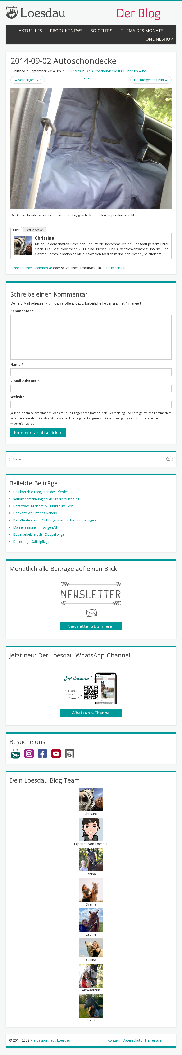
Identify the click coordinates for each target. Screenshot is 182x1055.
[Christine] (23, 245)
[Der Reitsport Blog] (83, 12)
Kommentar (22, 311)
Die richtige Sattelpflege (31, 541)
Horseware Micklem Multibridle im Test (43, 506)
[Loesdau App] (69, 757)
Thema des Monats (142, 30)
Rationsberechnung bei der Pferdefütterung (46, 499)
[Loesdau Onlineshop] (15, 757)
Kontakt (114, 1040)
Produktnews (66, 30)
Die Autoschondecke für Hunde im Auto (115, 71)
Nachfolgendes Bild (151, 80)
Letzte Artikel (35, 230)
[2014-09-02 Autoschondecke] (91, 148)
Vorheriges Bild (27, 80)
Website (17, 396)
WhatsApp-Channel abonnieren (91, 713)
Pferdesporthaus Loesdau (50, 1040)
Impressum (153, 1040)
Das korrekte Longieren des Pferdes (40, 492)
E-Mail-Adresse (24, 380)
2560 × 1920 (71, 71)
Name (16, 364)
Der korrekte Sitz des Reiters (35, 513)
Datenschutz (132, 1040)
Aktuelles (30, 30)
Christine (44, 238)
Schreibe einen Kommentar (31, 268)
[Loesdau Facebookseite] (42, 757)
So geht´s (101, 30)
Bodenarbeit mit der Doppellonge (38, 534)
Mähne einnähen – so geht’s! (35, 527)
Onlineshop (159, 39)
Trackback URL (115, 268)
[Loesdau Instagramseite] (29, 757)
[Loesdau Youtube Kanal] (56, 757)
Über (16, 230)
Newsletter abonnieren (91, 626)
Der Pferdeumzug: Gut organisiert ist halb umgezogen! (54, 520)
